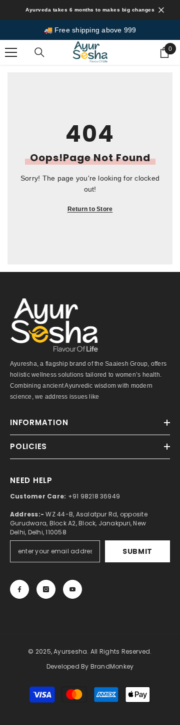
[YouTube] (72, 589)
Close (161, 10)
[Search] (40, 52)
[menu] (11, 52)
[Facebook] (19, 589)
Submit (137, 551)
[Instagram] (46, 589)
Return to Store (90, 209)
